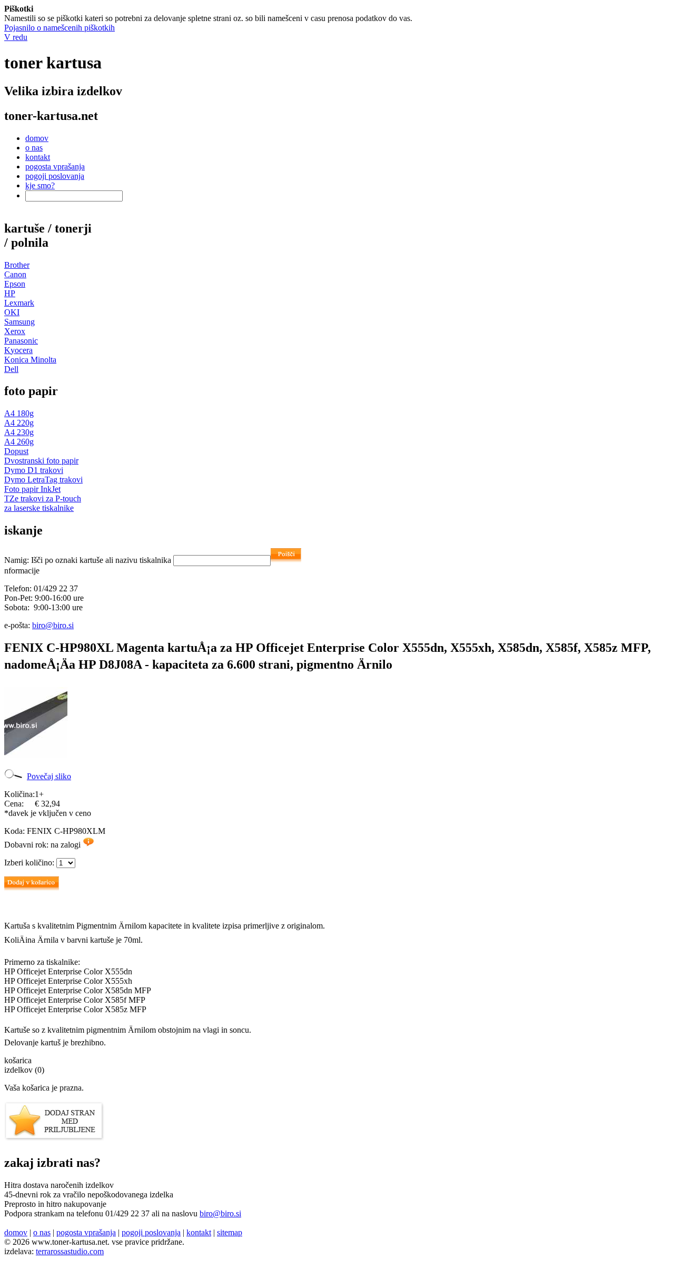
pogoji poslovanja (54, 176)
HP (9, 293)
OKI (11, 312)
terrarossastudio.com (70, 1251)
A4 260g (19, 441)
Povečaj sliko (49, 776)
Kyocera (18, 350)
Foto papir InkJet (32, 489)
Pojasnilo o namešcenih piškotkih (59, 27)
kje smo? (40, 185)
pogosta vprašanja (55, 166)
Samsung (19, 321)
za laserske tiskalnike (39, 507)
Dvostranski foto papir (41, 460)
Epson (14, 283)
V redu (15, 37)
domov (36, 138)
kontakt (37, 157)
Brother (16, 264)
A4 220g (19, 422)
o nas (34, 147)
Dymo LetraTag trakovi (43, 479)
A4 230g (19, 432)
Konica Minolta (30, 359)
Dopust (16, 451)
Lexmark (19, 302)
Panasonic (21, 340)
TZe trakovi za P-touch (42, 498)
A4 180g (19, 413)
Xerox (14, 331)
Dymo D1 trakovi (33, 470)
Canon (15, 274)
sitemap (229, 1232)
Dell (11, 369)
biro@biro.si (53, 625)
